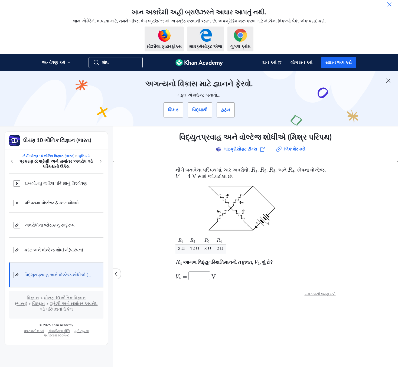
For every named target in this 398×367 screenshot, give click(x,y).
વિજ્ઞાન (33, 298)
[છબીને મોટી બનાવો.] (255, 208)
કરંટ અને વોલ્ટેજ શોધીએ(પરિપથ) (53, 250)
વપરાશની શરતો (34, 331)
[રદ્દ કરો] (389, 4)
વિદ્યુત (38, 304)
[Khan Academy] (199, 62)
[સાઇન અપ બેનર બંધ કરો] (388, 80)
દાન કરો (269, 62)
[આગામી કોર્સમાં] (100, 161)
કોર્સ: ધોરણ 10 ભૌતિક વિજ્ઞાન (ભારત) (48, 156)
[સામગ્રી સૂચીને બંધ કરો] (117, 273)
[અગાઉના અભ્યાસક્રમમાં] (12, 161)
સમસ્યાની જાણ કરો (320, 294)
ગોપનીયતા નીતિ (59, 331)
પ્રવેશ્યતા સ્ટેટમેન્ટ (56, 335)
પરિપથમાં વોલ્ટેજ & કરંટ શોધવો (51, 203)
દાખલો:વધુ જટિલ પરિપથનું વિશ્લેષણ (55, 183)
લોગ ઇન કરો (301, 62)
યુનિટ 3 (84, 156)
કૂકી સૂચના (81, 331)
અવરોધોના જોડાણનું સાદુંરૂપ (49, 225)
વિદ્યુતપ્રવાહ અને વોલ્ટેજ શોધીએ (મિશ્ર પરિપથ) (59, 275)
